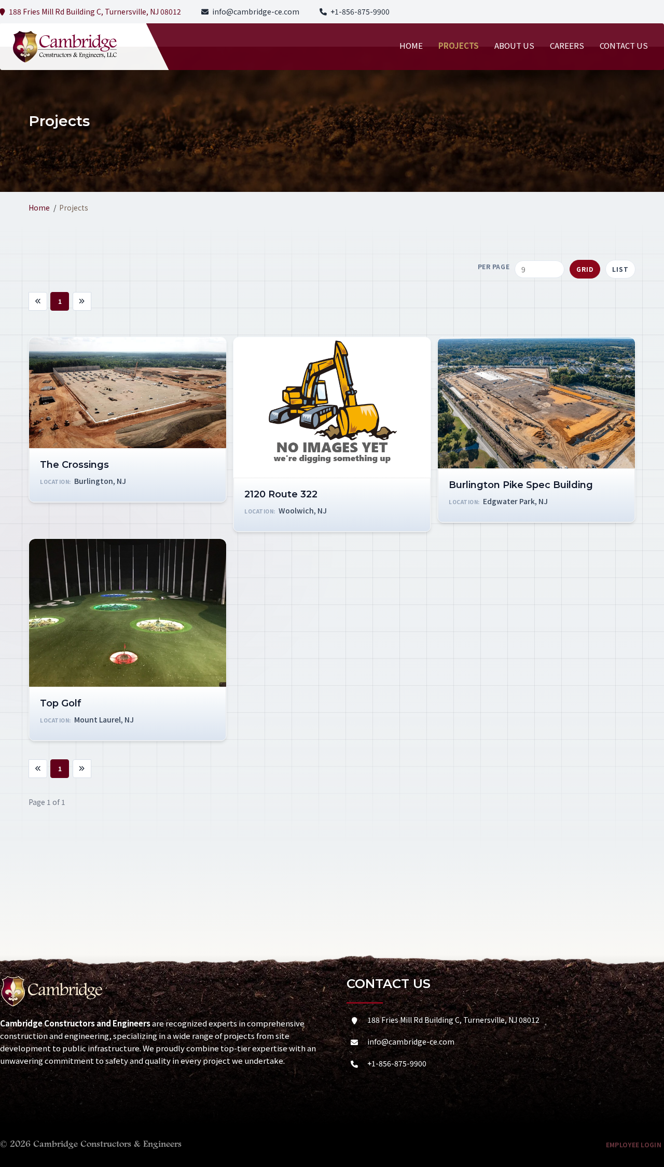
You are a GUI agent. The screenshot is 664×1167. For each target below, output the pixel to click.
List (620, 269)
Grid (584, 269)
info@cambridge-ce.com (255, 11)
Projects (458, 45)
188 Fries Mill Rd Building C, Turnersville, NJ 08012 (453, 1020)
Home (411, 45)
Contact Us (624, 45)
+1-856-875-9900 (360, 11)
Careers (567, 45)
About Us (514, 45)
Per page (494, 266)
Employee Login (633, 1144)
